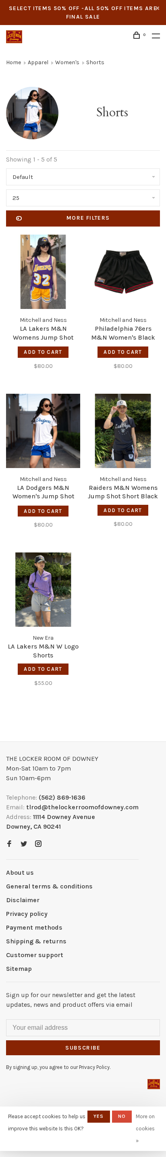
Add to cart (43, 352)
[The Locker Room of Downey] (153, 1084)
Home (13, 62)
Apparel (38, 62)
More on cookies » (145, 1128)
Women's (67, 62)
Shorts (95, 62)
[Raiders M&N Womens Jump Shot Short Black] (123, 432)
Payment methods (34, 927)
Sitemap (19, 968)
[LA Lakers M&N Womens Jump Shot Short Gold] (43, 273)
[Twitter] (24, 844)
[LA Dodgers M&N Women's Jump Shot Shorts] (43, 432)
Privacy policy (27, 914)
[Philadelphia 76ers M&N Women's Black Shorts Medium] (123, 273)
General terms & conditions (49, 886)
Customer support (34, 955)
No (122, 1116)
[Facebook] (9, 844)
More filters (88, 217)
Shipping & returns (36, 941)
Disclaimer (22, 900)
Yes (98, 1116)
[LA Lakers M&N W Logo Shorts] (43, 591)
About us (20, 872)
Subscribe (83, 1047)
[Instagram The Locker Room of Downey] (38, 844)
